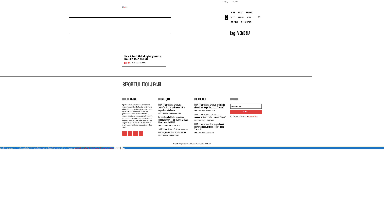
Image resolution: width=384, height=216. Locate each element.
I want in (246, 112)
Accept (117, 148)
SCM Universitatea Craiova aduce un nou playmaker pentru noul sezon (173, 130)
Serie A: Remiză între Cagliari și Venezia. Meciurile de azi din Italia (143, 57)
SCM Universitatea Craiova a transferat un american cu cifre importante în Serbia (171, 108)
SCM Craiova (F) (199, 110)
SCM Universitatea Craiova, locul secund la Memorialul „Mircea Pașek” (210, 115)
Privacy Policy (252, 116)
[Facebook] (124, 133)
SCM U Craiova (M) (164, 113)
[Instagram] (130, 133)
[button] (259, 17)
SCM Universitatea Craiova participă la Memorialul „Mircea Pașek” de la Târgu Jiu (209, 127)
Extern (127, 63)
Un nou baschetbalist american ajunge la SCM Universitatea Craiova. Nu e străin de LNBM (173, 120)
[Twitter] (135, 133)
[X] (124, 148)
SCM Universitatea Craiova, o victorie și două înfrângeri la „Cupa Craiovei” (209, 106)
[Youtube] (141, 133)
